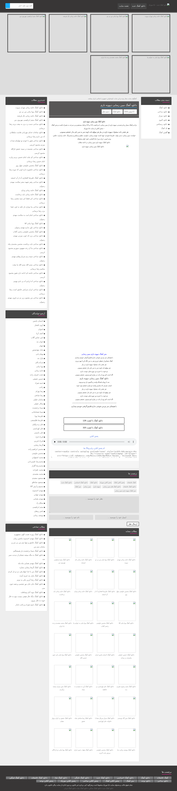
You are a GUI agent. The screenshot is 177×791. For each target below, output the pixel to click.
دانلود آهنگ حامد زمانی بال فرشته (30, 116)
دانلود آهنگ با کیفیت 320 (93, 428)
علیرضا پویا (39, 416)
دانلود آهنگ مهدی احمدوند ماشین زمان (28, 538)
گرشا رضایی (38, 445)
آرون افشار (39, 325)
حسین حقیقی (38, 379)
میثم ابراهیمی (37, 507)
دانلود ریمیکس (162, 124)
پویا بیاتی (39, 366)
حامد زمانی (39, 371)
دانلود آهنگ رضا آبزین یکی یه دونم (30, 580)
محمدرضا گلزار (37, 466)
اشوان (40, 329)
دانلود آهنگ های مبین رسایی (112, 486)
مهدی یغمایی (38, 499)
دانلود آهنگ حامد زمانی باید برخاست (29, 194)
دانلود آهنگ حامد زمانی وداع (32, 190)
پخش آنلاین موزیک (105, 482)
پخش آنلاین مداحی (90, 781)
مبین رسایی (94, 121)
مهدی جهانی (38, 495)
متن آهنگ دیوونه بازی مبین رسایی (125, 491)
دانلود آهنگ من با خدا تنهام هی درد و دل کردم (25, 572)
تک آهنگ (164, 128)
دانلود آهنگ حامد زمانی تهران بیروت (29, 108)
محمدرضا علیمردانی (35, 462)
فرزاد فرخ (39, 437)
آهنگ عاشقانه (131, 482)
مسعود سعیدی (37, 478)
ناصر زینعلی (38, 511)
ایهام (41, 346)
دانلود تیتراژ (163, 116)
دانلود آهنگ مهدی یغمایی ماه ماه (30, 563)
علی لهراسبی (38, 428)
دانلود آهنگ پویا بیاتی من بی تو (31, 112)
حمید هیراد (39, 383)
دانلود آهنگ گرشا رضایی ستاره (31, 567)
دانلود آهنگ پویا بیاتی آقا (34, 223)
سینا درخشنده (37, 408)
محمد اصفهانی (37, 457)
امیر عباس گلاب (37, 337)
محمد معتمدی (38, 474)
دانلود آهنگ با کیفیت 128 (93, 420)
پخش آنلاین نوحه (46, 781)
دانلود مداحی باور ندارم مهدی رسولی (29, 227)
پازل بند (40, 358)
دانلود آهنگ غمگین (16, 778)
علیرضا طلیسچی (37, 420)
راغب (41, 387)
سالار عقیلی (38, 404)
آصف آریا (39, 333)
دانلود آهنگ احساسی (81, 482)
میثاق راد (39, 503)
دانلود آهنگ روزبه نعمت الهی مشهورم (28, 534)
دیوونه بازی (96, 486)
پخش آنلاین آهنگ (119, 482)
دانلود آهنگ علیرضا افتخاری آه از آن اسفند (27, 178)
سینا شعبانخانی (37, 412)
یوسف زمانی (38, 515)
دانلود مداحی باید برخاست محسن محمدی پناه (25, 244)
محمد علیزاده (38, 470)
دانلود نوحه (145, 781)
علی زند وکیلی (37, 424)
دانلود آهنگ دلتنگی (81, 778)
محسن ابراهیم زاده (35, 449)
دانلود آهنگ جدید (138, 6)
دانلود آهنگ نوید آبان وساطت (32, 592)
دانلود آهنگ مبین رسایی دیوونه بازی (118, 105)
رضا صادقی (38, 395)
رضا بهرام (39, 391)
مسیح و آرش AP (36, 486)
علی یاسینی (38, 433)
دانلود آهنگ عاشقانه (129, 486)
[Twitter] (53, 465)
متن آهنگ (78, 486)
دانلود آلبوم (163, 120)
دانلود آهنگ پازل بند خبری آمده (31, 576)
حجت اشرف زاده (36, 375)
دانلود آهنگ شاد (61, 778)
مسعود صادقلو (37, 482)
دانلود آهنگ (163, 108)
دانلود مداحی (163, 112)
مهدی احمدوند (37, 491)
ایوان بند (40, 342)
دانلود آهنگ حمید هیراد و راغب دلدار (29, 605)
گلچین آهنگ (163, 132)
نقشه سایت (124, 6)
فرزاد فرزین (38, 441)
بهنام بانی (39, 354)
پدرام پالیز (39, 362)
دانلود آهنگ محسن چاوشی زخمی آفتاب (28, 232)
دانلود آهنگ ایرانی (70, 788)
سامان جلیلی (38, 400)
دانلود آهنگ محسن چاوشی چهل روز (29, 165)
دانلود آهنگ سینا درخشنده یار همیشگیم (28, 551)
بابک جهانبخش (37, 350)
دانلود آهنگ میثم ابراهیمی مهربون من (28, 120)
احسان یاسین (38, 321)
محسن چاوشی (37, 453)
